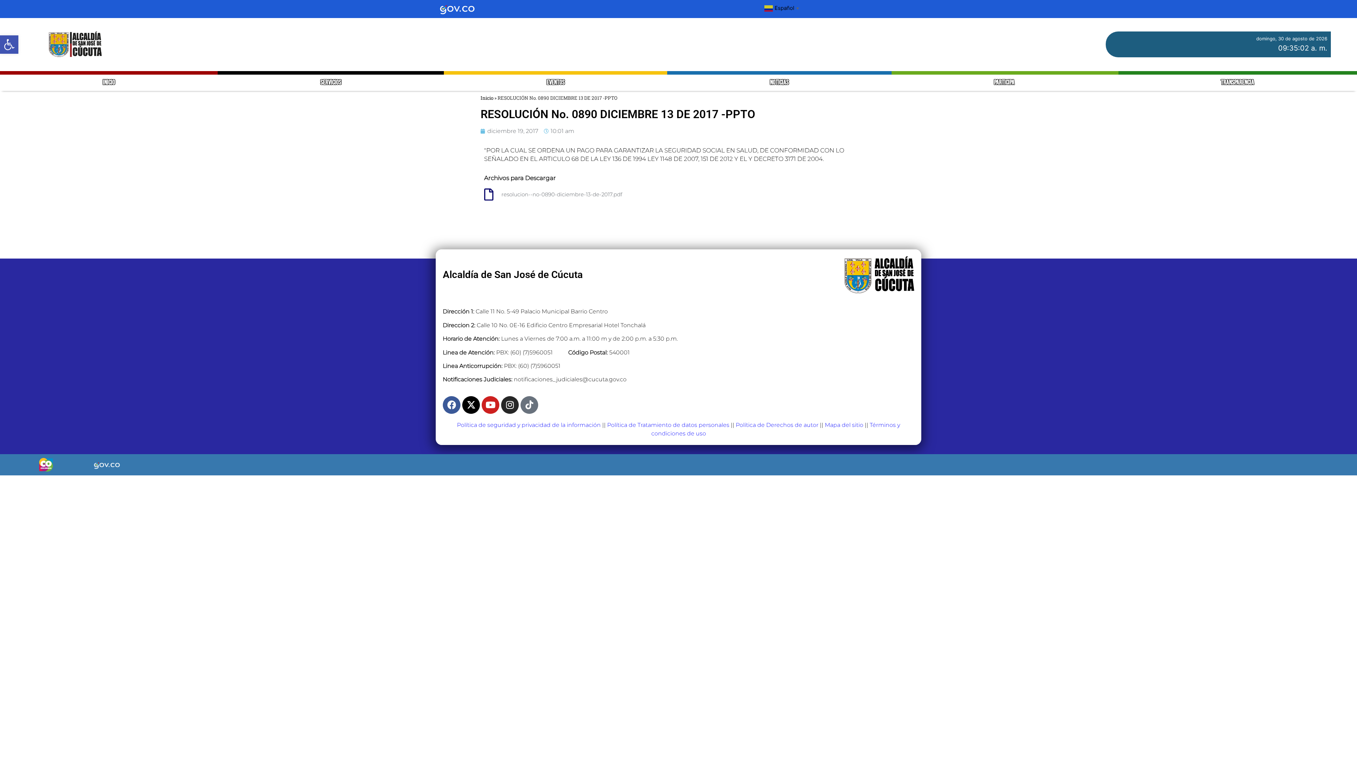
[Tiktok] (529, 405)
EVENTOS (556, 83)
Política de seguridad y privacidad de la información (529, 425)
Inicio (487, 98)
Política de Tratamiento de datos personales (668, 425)
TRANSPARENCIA (1237, 83)
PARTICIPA (1005, 83)
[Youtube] (490, 405)
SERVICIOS (331, 83)
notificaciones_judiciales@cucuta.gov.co (570, 379)
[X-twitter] (471, 405)
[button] (9, 44)
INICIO (109, 83)
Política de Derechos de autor (777, 425)
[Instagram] (510, 405)
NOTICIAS (779, 83)
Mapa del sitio (844, 425)
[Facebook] (451, 405)
